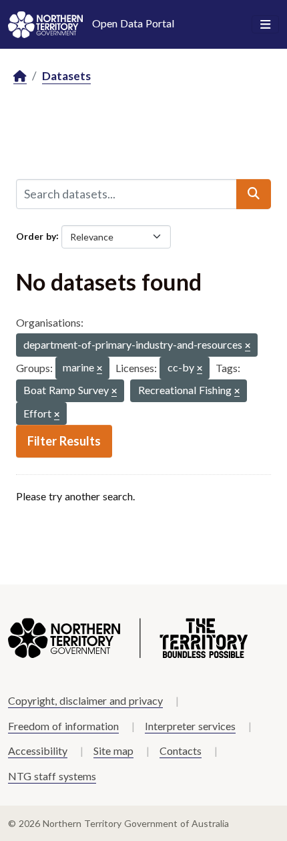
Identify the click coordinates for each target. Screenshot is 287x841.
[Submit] (253, 193)
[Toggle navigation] (265, 24)
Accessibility (37, 750)
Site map (113, 750)
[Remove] (247, 346)
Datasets (66, 76)
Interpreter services (190, 725)
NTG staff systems (52, 776)
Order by (36, 235)
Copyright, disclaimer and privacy (85, 700)
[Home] (20, 76)
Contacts (181, 750)
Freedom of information (63, 725)
